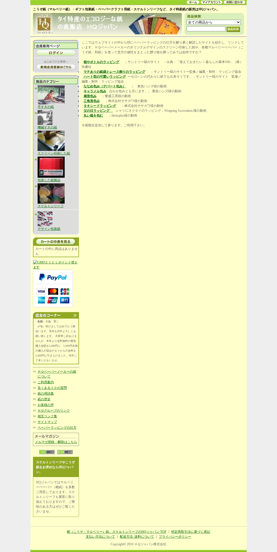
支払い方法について (100, 536)
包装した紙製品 (49, 180)
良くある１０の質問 (52, 388)
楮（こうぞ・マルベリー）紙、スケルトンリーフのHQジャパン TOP (116, 532)
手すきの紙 (46, 107)
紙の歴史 (44, 399)
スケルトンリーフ (51, 206)
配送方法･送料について (137, 536)
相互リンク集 (47, 416)
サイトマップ (47, 422)
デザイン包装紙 (49, 229)
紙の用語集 (46, 393)
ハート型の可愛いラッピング (105, 76)
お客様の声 (46, 405)
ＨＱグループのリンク (54, 410)
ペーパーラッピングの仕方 (57, 427)
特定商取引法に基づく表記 (190, 532)
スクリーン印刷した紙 (54, 153)
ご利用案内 (46, 382)
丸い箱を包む (93, 115)
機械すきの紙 (47, 127)
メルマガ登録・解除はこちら (56, 442)
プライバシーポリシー (175, 536)
